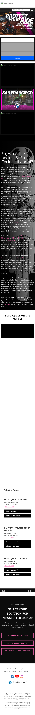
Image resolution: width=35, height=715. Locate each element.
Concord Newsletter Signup (17, 643)
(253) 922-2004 (9, 566)
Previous (7, 25)
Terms (20, 672)
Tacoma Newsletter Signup (17, 635)
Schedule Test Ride (12, 515)
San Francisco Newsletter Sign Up (17, 652)
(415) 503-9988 (9, 538)
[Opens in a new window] (12, 676)
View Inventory (11, 511)
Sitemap (26, 672)
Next (32, 25)
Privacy (14, 672)
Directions (7, 672)
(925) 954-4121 (9, 507)
